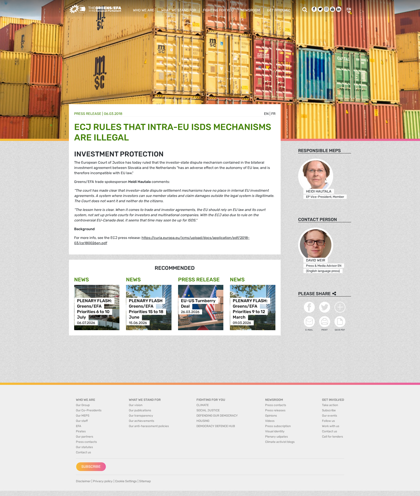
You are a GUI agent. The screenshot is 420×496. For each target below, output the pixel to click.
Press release (87, 114)
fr (273, 114)
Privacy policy (103, 481)
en (266, 114)
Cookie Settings (126, 481)
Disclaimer (83, 481)
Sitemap (145, 481)
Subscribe (91, 466)
